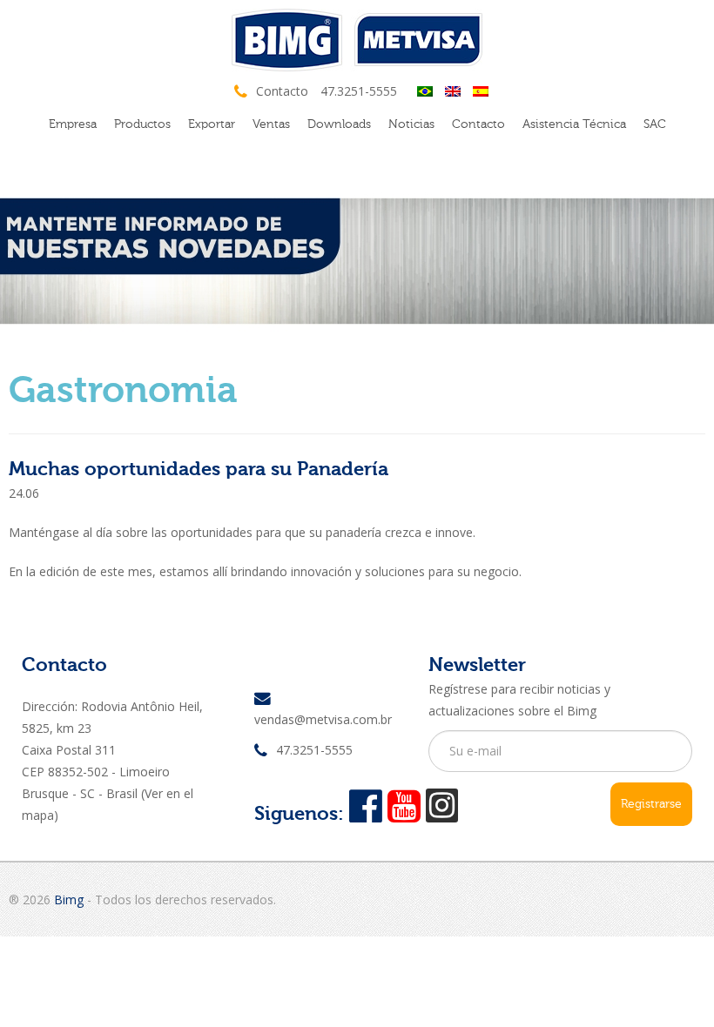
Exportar (211, 124)
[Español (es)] (480, 90)
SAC (654, 124)
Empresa (73, 124)
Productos (142, 124)
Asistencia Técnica (574, 124)
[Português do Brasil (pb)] (425, 90)
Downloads (339, 124)
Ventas (271, 124)
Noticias (411, 124)
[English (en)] (453, 90)
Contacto (478, 124)
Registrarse (651, 803)
